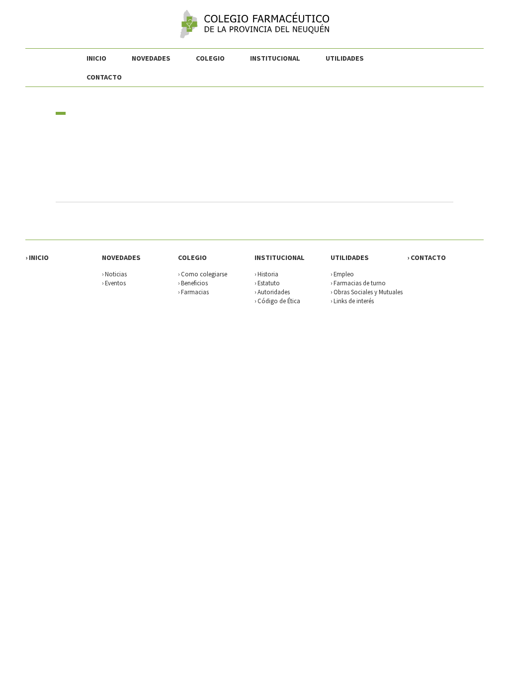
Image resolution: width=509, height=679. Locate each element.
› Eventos (114, 283)
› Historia (266, 274)
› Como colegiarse (202, 274)
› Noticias (114, 274)
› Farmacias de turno (358, 283)
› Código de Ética (277, 301)
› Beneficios (193, 283)
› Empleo (342, 274)
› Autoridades (272, 292)
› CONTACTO (426, 257)
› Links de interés (352, 301)
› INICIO (37, 257)
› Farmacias (193, 292)
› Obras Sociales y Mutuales (367, 292)
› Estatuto (267, 283)
